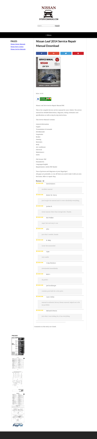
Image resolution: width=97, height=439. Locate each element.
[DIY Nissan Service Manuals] (48, 13)
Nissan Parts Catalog (17, 47)
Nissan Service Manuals (18, 49)
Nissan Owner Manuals (18, 44)
